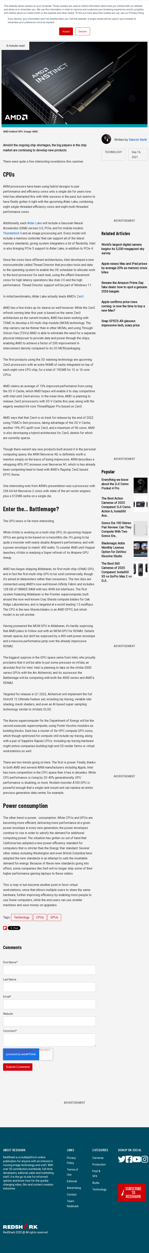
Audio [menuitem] (96, 1182)
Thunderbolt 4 (12, 233)
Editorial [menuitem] (72, 1181)
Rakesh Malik (138, 140)
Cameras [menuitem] (98, 1157)
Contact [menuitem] (72, 1194)
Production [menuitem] (99, 1164)
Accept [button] (66, 31)
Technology (21, 917)
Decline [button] (83, 31)
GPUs (54, 917)
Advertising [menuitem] (74, 1187)
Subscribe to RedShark (133, 1192)
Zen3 (80, 296)
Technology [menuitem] (99, 1189)
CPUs (40, 917)
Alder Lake (34, 223)
